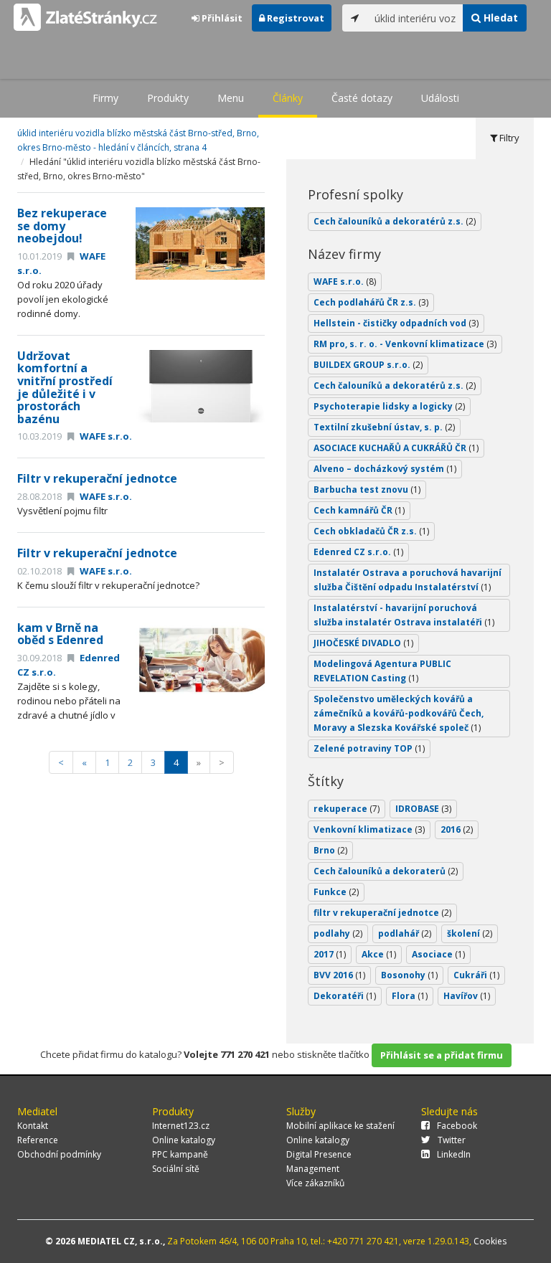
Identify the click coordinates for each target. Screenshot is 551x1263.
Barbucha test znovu (367, 489)
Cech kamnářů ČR (359, 510)
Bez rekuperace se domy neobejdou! (62, 225)
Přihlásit (220, 17)
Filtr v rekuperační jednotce (97, 478)
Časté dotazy (361, 98)
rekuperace (347, 809)
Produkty (168, 98)
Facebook (457, 1126)
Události (440, 98)
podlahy (338, 933)
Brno (330, 850)
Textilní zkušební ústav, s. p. (384, 427)
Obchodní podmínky (59, 1154)
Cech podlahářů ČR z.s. (371, 302)
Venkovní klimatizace (369, 829)
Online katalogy (183, 1140)
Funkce (336, 892)
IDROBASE (423, 809)
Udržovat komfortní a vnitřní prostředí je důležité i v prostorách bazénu (65, 387)
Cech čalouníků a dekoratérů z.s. (395, 221)
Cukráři (476, 975)
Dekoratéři (345, 996)
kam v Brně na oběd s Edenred (60, 634)
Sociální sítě (175, 1169)
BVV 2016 (339, 975)
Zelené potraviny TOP (369, 748)
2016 (457, 829)
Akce (379, 954)
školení (469, 933)
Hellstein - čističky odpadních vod (396, 323)
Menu (230, 98)
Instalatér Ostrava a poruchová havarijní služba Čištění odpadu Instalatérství (407, 580)
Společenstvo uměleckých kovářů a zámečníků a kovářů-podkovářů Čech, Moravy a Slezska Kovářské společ (399, 713)
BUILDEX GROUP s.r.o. (368, 365)
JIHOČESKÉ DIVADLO (363, 643)
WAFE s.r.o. (104, 436)
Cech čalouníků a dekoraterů (386, 871)
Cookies (490, 1241)
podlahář (404, 933)
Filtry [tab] (508, 137)
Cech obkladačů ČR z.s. (371, 531)
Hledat (499, 17)
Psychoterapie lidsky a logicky (389, 406)
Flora (410, 996)
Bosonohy (409, 975)
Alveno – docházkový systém (385, 469)
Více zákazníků (315, 1183)
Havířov (466, 996)
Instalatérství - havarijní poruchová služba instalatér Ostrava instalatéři (404, 615)
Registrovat (294, 17)
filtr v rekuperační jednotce (382, 913)
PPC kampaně (180, 1154)
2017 (330, 954)
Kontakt (32, 1126)
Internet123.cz (180, 1126)
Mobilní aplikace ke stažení (340, 1126)
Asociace (438, 954)
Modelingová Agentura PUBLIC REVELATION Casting (382, 671)
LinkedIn (454, 1154)
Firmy (105, 98)
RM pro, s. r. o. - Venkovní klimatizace (405, 344)
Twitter (452, 1140)
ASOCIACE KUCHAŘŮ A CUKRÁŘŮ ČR (396, 448)
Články (288, 98)
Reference (37, 1140)
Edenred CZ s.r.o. (358, 552)
